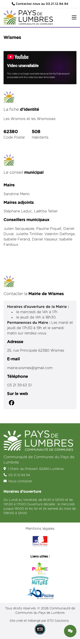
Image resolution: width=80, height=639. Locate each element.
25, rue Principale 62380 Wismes (35, 350)
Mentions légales (40, 528)
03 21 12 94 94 (19, 475)
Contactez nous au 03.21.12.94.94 (41, 4)
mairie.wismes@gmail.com (30, 368)
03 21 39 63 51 (19, 385)
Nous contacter (20, 481)
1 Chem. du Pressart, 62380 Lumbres (36, 469)
